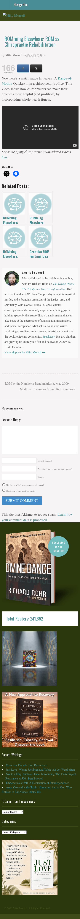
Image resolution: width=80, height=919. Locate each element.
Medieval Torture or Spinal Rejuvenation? (48, 389)
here (5, 157)
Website (41, 477)
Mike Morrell (13, 55)
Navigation (21, 4)
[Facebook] (23, 68)
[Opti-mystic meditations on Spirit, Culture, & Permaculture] (14, 15)
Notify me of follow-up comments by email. (25, 485)
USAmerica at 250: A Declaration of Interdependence (37, 783)
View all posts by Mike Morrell (24, 352)
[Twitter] (36, 68)
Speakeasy (48, 336)
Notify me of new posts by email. (20, 490)
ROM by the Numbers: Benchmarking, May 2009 (36, 383)
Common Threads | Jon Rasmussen (26, 765)
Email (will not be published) (55, 469)
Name (45, 461)
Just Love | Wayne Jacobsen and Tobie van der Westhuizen (40, 769)
